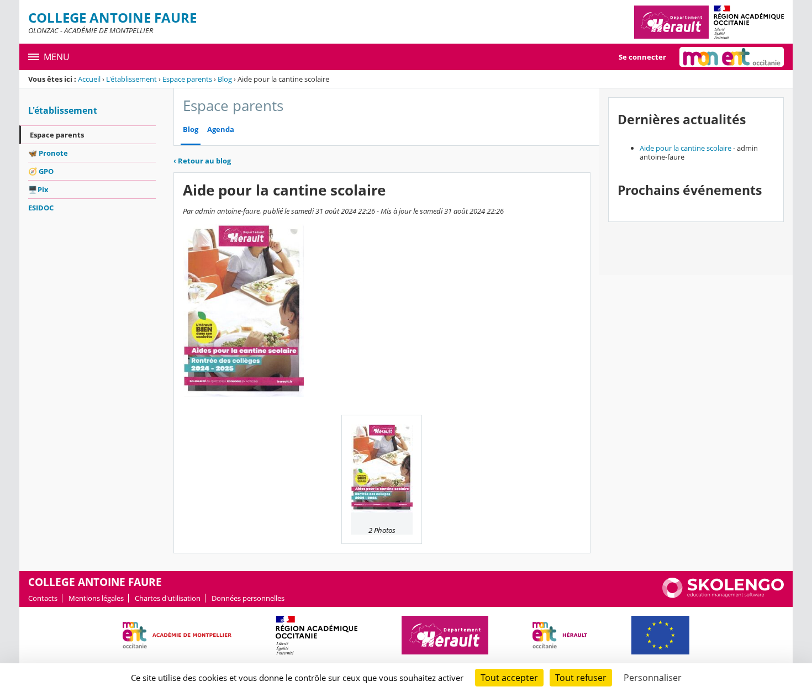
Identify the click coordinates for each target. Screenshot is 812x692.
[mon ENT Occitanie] (731, 57)
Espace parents (187, 79)
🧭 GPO (41, 171)
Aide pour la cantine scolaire (685, 148)
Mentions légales (96, 598)
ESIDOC (41, 208)
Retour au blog (202, 161)
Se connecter (642, 57)
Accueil (89, 79)
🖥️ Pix (38, 189)
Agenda (220, 129)
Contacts (42, 598)
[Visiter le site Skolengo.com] (723, 595)
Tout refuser (581, 678)
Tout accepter (509, 678)
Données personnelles (248, 598)
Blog (225, 79)
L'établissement (131, 79)
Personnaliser (653, 678)
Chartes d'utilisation (168, 598)
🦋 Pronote (48, 153)
